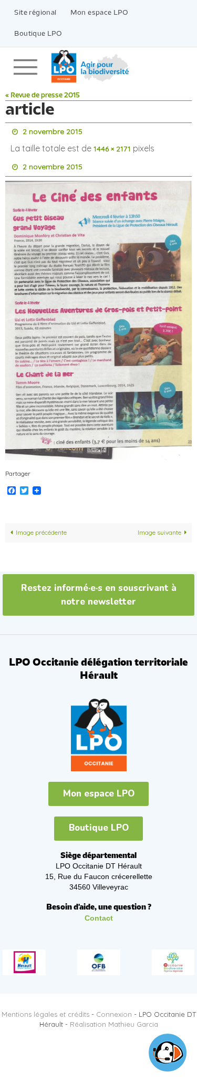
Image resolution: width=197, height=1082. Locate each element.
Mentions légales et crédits (45, 1007)
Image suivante (159, 525)
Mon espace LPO (99, 13)
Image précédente (41, 525)
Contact (99, 910)
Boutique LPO (38, 34)
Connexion (114, 1007)
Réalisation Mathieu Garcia (114, 1017)
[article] (98, 313)
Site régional (35, 13)
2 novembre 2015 (52, 131)
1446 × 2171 (112, 146)
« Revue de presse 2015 (42, 95)
